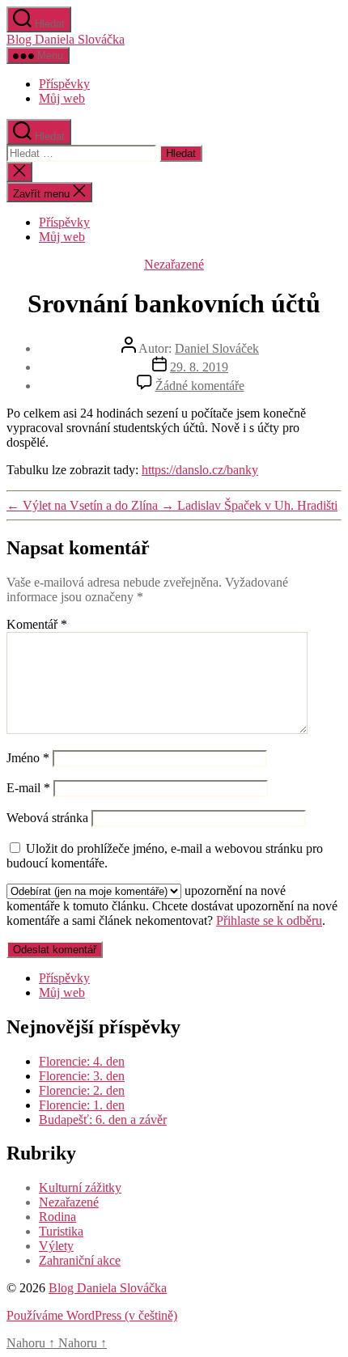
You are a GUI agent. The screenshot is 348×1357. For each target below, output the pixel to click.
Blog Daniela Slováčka (65, 39)
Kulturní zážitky (80, 1187)
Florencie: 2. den (82, 1090)
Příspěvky (64, 84)
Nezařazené (174, 264)
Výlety (56, 1246)
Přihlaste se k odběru (269, 920)
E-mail (28, 788)
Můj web (62, 98)
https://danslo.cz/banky (200, 470)
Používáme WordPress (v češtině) (91, 1315)
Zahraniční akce (80, 1260)
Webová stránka (47, 818)
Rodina (57, 1216)
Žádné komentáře (199, 385)
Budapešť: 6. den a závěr (103, 1119)
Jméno (27, 758)
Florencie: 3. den (82, 1076)
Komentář (36, 624)
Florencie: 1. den (82, 1105)
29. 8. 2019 (199, 367)
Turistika (61, 1231)
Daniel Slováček (217, 348)
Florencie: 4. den (82, 1061)
